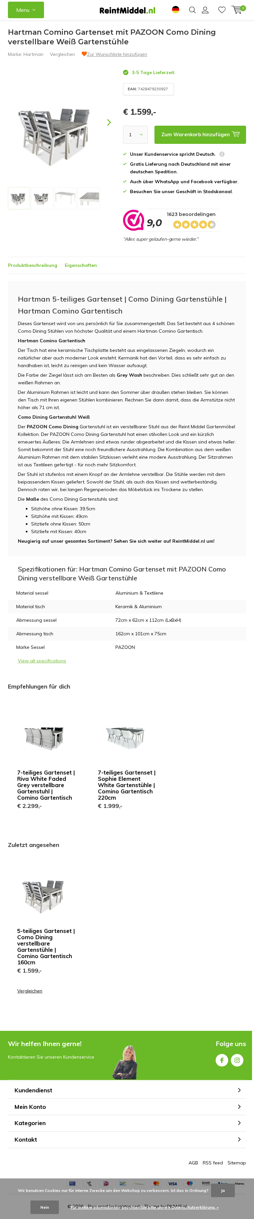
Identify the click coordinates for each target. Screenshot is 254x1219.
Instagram (237, 1060)
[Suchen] (192, 10)
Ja (223, 1190)
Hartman (33, 54)
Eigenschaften (81, 265)
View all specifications (42, 661)
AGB (193, 1163)
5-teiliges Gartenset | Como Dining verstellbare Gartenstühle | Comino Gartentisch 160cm (46, 946)
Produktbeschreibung (32, 265)
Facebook (222, 1060)
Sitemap (237, 1163)
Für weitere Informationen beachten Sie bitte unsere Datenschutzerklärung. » (144, 1207)
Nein (44, 1207)
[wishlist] (222, 10)
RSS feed (213, 1163)
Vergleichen (62, 54)
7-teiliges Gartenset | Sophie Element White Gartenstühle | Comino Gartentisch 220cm (127, 785)
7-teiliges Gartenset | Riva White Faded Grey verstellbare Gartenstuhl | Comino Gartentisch (46, 785)
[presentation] (103, 122)
